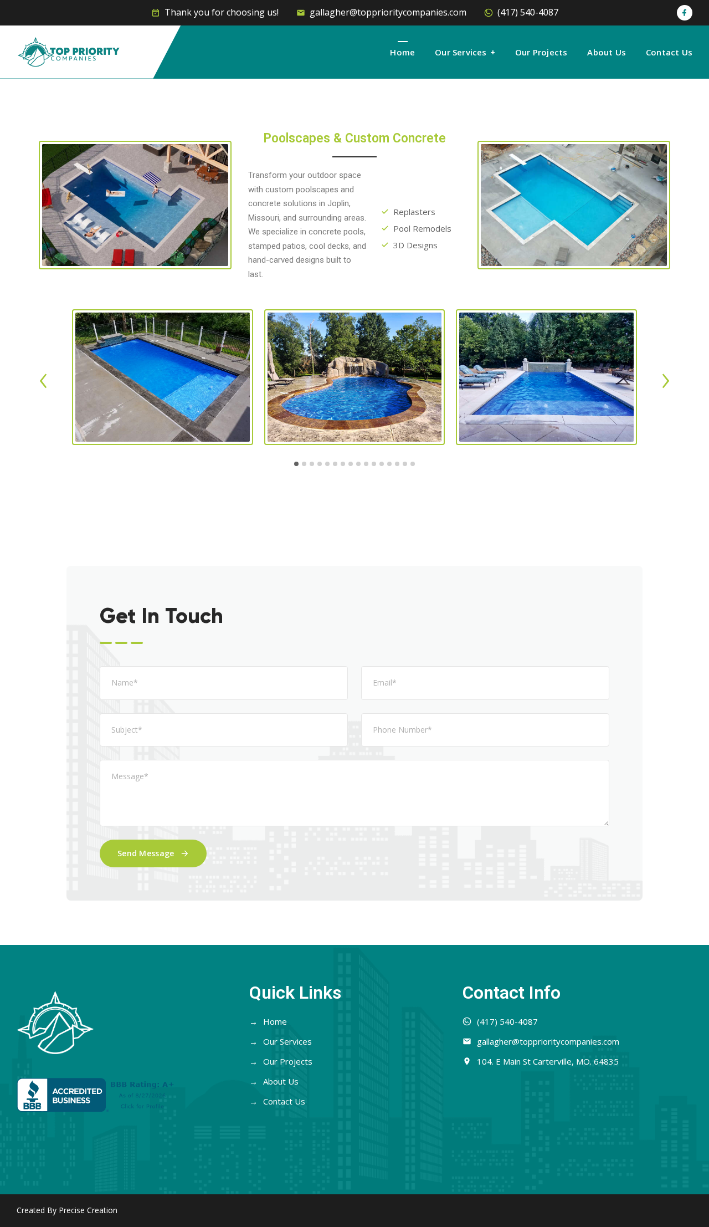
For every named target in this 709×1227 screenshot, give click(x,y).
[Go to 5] (327, 464)
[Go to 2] (304, 464)
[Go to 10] (366, 464)
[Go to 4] (319, 464)
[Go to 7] (343, 464)
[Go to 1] (296, 464)
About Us (606, 52)
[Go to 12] (381, 464)
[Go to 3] (312, 464)
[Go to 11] (374, 464)
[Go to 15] (405, 464)
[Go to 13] (389, 464)
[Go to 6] (335, 464)
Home (402, 52)
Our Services (460, 52)
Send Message (145, 853)
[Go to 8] (350, 464)
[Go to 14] (397, 464)
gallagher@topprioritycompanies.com (388, 12)
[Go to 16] (412, 464)
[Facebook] (684, 13)
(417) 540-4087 (527, 12)
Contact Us (669, 52)
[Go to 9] (358, 464)
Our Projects (541, 52)
